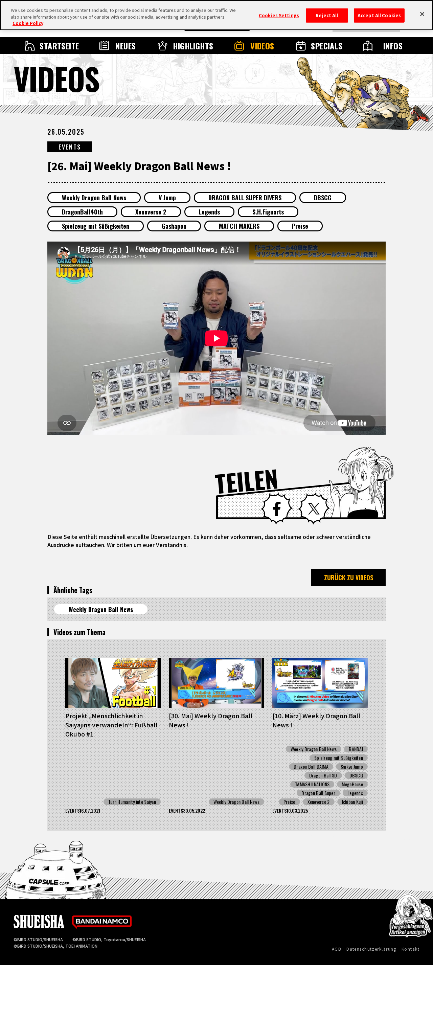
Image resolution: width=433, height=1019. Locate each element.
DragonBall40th (82, 211)
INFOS (393, 46)
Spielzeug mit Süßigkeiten (95, 226)
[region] (216, 15)
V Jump (167, 197)
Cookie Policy (28, 23)
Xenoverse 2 (150, 211)
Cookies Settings (279, 15)
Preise (300, 226)
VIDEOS (262, 46)
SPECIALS (327, 46)
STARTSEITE (59, 46)
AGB (336, 949)
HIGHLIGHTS (193, 46)
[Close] (422, 14)
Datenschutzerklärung (371, 949)
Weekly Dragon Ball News (94, 197)
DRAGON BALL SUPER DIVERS (244, 197)
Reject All (327, 15)
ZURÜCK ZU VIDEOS (348, 577)
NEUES (125, 46)
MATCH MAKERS (239, 226)
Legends (209, 211)
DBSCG (323, 197)
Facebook (277, 509)
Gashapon (174, 226)
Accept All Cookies (379, 15)
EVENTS (70, 146)
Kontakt (410, 949)
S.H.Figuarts (268, 211)
